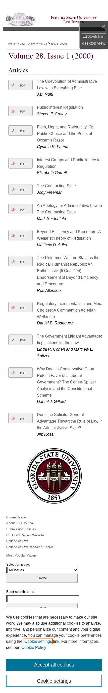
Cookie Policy (33, 647)
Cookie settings (38, 641)
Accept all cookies (54, 665)
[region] (54, 650)
